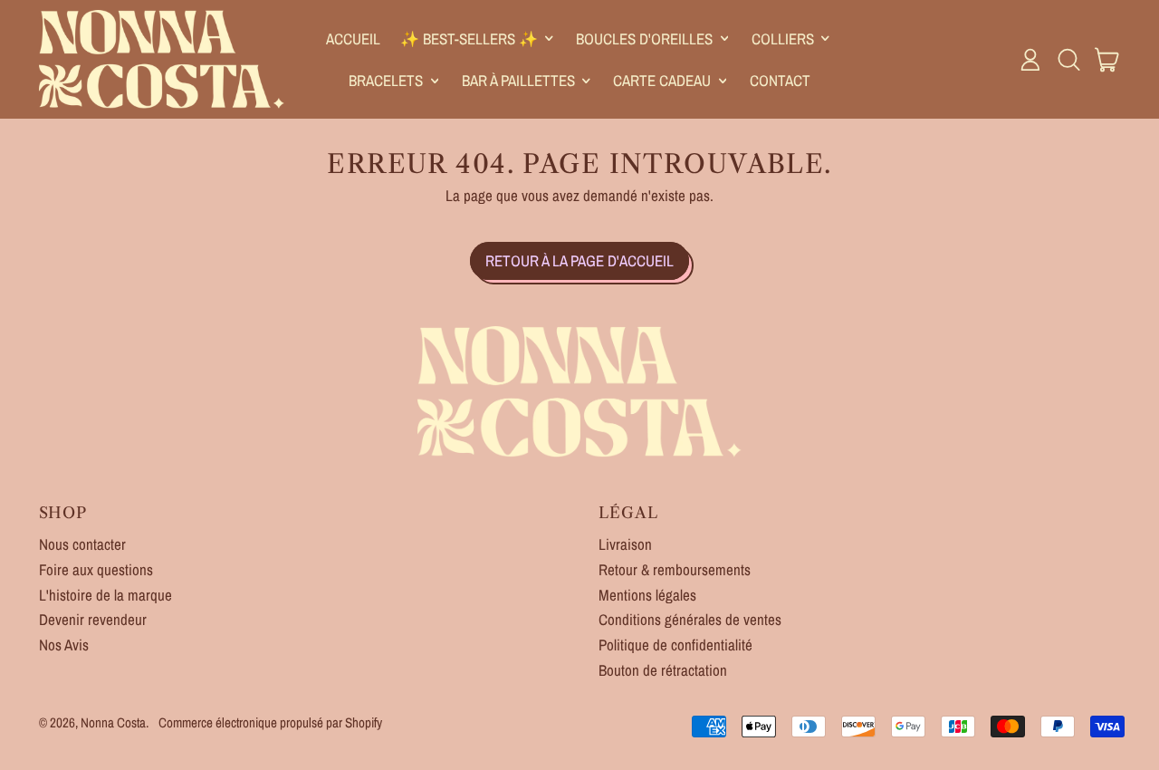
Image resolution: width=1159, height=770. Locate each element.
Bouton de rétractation (663, 669)
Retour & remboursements (675, 569)
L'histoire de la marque (105, 594)
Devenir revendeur (93, 619)
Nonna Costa (113, 722)
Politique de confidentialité (675, 644)
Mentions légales (647, 594)
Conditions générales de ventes (690, 619)
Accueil (353, 38)
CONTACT (780, 80)
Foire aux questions (96, 569)
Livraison (625, 544)
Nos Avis (64, 644)
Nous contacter (82, 544)
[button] (1068, 59)
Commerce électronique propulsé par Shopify (270, 722)
